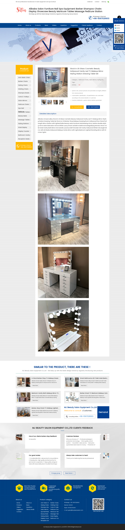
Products (38, 25)
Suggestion (74, 25)
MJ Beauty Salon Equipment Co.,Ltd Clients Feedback (62, 428)
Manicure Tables (24, 112)
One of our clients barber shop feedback (43, 436)
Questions (63, 25)
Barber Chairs (23, 81)
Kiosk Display (22, 127)
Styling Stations (23, 123)
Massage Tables (23, 120)
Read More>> (69, 473)
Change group (55, 473)
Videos (54, 25)
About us (28, 25)
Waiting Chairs (23, 89)
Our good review (34, 455)
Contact (97, 2)
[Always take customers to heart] (106, 459)
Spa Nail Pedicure (21, 108)
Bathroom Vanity (24, 135)
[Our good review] (19, 459)
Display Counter (23, 131)
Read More (35, 385)
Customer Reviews (72, 436)
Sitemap (104, 2)
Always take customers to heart (77, 455)
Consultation (78, 107)
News (46, 25)
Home (19, 25)
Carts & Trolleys (23, 97)
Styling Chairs (23, 85)
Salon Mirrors (22, 100)
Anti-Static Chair (24, 77)
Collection (90, 2)
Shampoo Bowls (23, 93)
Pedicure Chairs (23, 104)
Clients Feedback (87, 25)
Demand (103, 412)
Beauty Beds (22, 116)
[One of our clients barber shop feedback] (19, 440)
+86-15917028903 (92, 107)
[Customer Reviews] (106, 440)
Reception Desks (23, 139)
